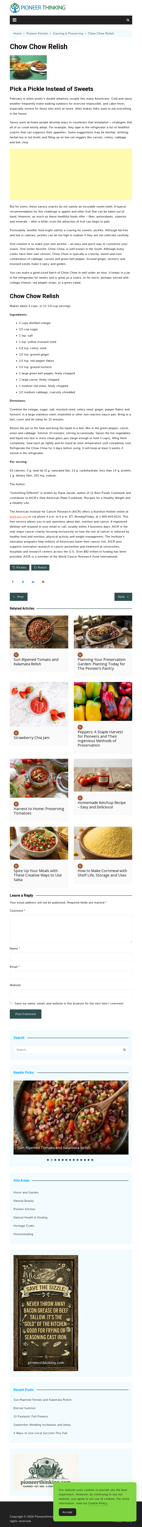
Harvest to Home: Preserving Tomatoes (39, 811)
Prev (20, 596)
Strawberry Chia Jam (32, 737)
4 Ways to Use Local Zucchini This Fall (40, 1433)
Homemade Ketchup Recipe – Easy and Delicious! (102, 805)
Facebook (13, 581)
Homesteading (23, 1234)
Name (15, 948)
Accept (67, 1512)
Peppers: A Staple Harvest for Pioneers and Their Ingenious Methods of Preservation (100, 738)
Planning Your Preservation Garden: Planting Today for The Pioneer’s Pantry (102, 664)
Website (15, 985)
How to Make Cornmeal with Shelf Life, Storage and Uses (102, 873)
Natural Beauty (23, 1200)
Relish (42, 567)
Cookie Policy (97, 1503)
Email (15, 966)
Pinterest (44, 581)
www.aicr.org (19, 516)
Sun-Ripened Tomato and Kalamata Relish (36, 661)
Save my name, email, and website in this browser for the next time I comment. (69, 1003)
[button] (48, 1160)
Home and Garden (26, 1192)
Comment (17, 910)
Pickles (21, 567)
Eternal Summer (24, 1408)
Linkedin (34, 581)
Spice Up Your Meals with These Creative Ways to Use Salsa (38, 875)
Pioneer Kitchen (24, 1209)
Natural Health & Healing (30, 1217)
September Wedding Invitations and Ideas (42, 1424)
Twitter (23, 581)
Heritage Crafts (24, 1225)
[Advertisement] (71, 174)
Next (121, 596)
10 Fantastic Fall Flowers (30, 1416)
